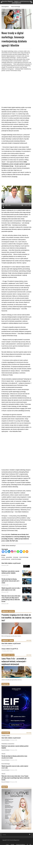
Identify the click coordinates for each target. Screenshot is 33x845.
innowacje (15, 557)
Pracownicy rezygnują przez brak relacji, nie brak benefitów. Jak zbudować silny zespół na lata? (16, 617)
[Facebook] (3, 551)
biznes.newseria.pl (11, 545)
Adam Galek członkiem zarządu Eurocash (11, 563)
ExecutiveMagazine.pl (14, 840)
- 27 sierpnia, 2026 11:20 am (7, 650)
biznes (3, 557)
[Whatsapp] (18, 551)
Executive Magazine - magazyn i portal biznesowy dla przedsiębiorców (16, 2)
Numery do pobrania (20, 844)
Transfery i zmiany (6, 735)
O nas (7, 844)
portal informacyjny (16, 559)
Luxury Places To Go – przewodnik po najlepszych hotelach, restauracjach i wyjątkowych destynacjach (14, 661)
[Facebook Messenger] (21, 551)
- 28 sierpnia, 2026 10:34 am (7, 645)
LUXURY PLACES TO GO (8, 655)
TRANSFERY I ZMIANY (7, 640)
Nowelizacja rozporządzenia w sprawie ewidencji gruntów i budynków (10, 572)
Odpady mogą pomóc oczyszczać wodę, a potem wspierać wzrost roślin (11, 589)
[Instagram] (12, 551)
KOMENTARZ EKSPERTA (8, 611)
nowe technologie (23, 557)
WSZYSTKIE (29, 640)
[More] (27, 551)
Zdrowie (25, 582)
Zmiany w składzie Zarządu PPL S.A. (10, 649)
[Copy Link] (24, 551)
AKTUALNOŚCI (5, 733)
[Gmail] (15, 551)
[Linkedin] (9, 551)
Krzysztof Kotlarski (5, 740)
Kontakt (12, 844)
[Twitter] (6, 551)
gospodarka (9, 557)
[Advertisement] (16, 89)
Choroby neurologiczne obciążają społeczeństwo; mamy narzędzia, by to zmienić (10, 581)
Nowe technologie (6, 763)
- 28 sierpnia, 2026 (13, 740)
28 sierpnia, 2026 (5, 565)
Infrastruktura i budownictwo (8, 743)
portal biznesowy (6, 559)
